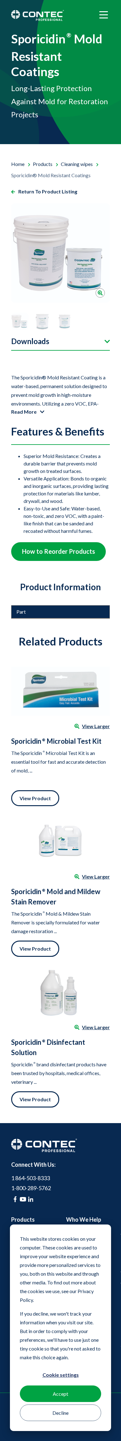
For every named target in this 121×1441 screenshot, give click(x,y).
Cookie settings (61, 1375)
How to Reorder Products (58, 551)
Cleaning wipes (77, 164)
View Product (35, 798)
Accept (60, 1394)
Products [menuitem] (23, 1219)
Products (43, 164)
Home (18, 164)
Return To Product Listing (47, 191)
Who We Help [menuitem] (83, 1219)
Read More (24, 412)
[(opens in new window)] (15, 1199)
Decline (60, 1413)
